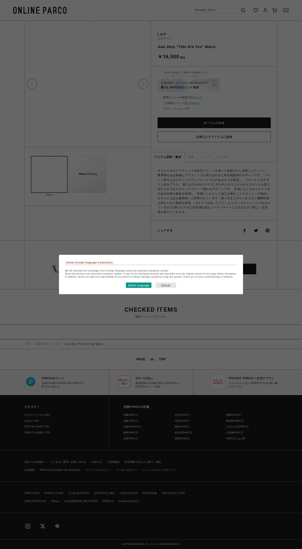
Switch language (138, 285)
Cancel (165, 285)
